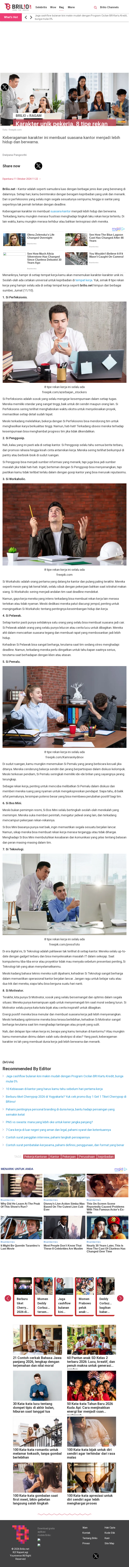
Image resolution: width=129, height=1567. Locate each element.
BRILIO (21, 116)
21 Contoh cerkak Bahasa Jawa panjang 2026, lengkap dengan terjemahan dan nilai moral (37, 1362)
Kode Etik (110, 1532)
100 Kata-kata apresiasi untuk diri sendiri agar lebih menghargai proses (90, 1499)
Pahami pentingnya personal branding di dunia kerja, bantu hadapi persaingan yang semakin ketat (60, 1112)
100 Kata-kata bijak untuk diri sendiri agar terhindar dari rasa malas (91, 1453)
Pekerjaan (69, 1156)
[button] (26, 17)
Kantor (55, 1156)
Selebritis (41, 7)
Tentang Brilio (89, 1538)
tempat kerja (83, 280)
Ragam (63, 7)
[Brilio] (18, 7)
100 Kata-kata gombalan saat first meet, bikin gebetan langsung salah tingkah (35, 1499)
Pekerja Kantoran (36, 1156)
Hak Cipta (110, 1527)
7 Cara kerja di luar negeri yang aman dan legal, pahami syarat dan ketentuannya (58, 1130)
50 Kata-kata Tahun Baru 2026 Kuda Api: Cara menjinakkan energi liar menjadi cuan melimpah (90, 1408)
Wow (53, 7)
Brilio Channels (109, 7)
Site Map (109, 1543)
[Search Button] (95, 8)
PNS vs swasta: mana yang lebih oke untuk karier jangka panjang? (49, 1122)
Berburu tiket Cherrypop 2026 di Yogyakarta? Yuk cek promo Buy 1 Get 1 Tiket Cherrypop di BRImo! (66, 1099)
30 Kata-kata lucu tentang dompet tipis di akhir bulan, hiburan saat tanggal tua (33, 1407)
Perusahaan (87, 1156)
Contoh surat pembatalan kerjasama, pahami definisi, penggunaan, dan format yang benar (65, 1145)
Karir (107, 1538)
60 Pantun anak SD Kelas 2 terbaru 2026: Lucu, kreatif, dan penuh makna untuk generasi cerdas (91, 1362)
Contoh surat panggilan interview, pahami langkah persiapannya (48, 1137)
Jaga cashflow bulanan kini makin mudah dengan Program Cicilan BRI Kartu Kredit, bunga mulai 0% (81, 17)
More (71, 7)
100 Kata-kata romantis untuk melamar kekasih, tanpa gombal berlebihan (37, 1453)
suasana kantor (60, 211)
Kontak (86, 1532)
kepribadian (106, 1156)
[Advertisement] (64, 47)
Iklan (85, 1527)
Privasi (86, 1543)
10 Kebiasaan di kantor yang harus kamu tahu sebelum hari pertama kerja (54, 1089)
